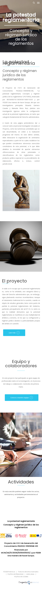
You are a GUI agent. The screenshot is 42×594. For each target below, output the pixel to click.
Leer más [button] (12, 333)
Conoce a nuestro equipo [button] (19, 398)
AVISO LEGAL (30, 574)
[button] (38, 3)
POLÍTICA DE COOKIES (21, 577)
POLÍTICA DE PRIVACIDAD (16, 574)
